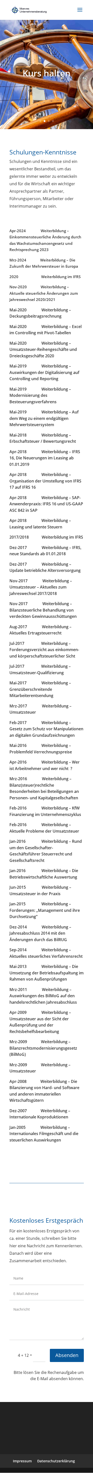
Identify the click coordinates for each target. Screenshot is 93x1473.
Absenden (66, 1355)
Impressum (22, 1461)
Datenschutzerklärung (56, 1461)
